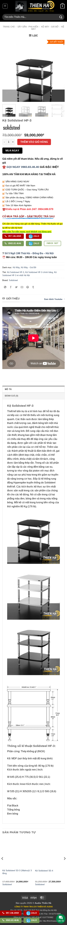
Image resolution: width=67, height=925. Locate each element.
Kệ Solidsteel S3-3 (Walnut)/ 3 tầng (17, 871)
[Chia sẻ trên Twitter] (16, 287)
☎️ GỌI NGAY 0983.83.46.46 (20, 166)
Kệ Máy (16, 267)
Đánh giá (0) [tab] (11, 396)
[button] (5, 6)
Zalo (36, 236)
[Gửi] (61, 17)
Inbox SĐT (52, 243)
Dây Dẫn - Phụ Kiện (28, 27)
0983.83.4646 (14, 243)
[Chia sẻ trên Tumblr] (33, 287)
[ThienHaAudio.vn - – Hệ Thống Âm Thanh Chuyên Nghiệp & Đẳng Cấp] (34, 6)
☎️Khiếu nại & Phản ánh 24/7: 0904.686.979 (27, 209)
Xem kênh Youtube (53, 299)
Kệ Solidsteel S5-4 (44, 871)
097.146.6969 (14, 236)
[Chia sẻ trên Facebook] (10, 287)
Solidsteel (13, 280)
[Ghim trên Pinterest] (27, 287)
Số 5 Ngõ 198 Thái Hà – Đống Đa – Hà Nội (29, 253)
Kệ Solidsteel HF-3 (15, 272)
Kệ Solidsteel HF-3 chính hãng (39, 272)
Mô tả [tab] (8, 389)
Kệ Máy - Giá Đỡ (49, 27)
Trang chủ (9, 27)
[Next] (59, 71)
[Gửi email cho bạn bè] (22, 287)
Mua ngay (12, 150)
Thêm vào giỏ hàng (34, 142)
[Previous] (7, 71)
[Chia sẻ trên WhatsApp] (5, 287)
